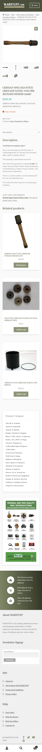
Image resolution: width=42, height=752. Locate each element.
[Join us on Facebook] (23, 738)
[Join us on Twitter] (28, 738)
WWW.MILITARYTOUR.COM (15, 198)
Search (21, 748)
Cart (32, 746)
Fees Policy (9, 712)
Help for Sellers (11, 721)
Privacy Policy (11, 694)
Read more (21, 265)
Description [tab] (7, 132)
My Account (7, 748)
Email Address (9, 651)
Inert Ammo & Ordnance (25, 15)
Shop (13, 15)
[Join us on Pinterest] (23, 741)
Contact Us (9, 725)
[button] (36, 28)
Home (7, 15)
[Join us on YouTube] (33, 738)
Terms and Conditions (14, 690)
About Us (9, 681)
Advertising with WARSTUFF (17, 685)
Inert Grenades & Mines (19, 121)
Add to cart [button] (21, 329)
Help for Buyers (11, 717)
